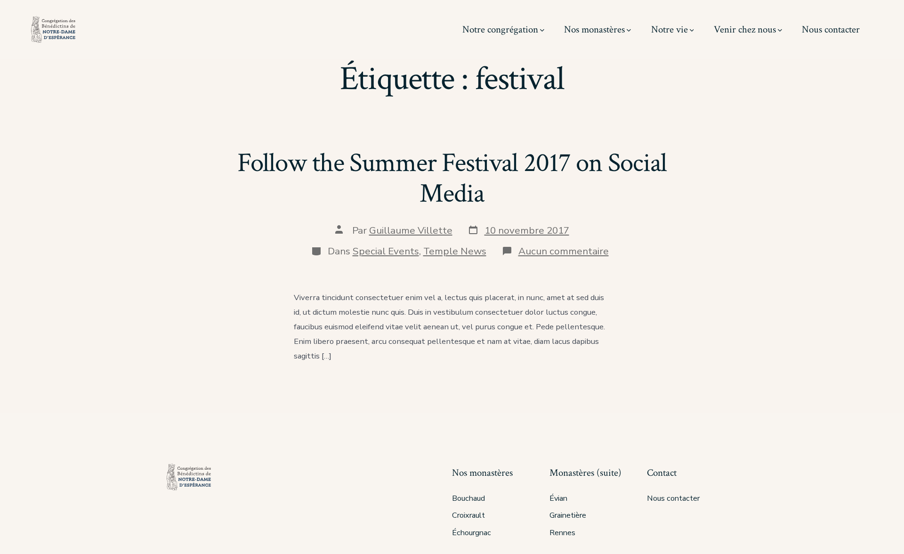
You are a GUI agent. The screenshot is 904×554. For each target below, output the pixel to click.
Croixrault (468, 515)
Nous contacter (831, 29)
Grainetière (567, 515)
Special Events (386, 251)
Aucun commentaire (563, 251)
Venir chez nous (745, 29)
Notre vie (669, 29)
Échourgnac (471, 533)
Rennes (562, 533)
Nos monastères (594, 29)
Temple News (454, 251)
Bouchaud (468, 498)
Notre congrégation (500, 29)
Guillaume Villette (410, 230)
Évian (558, 498)
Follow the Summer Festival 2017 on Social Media (452, 178)
